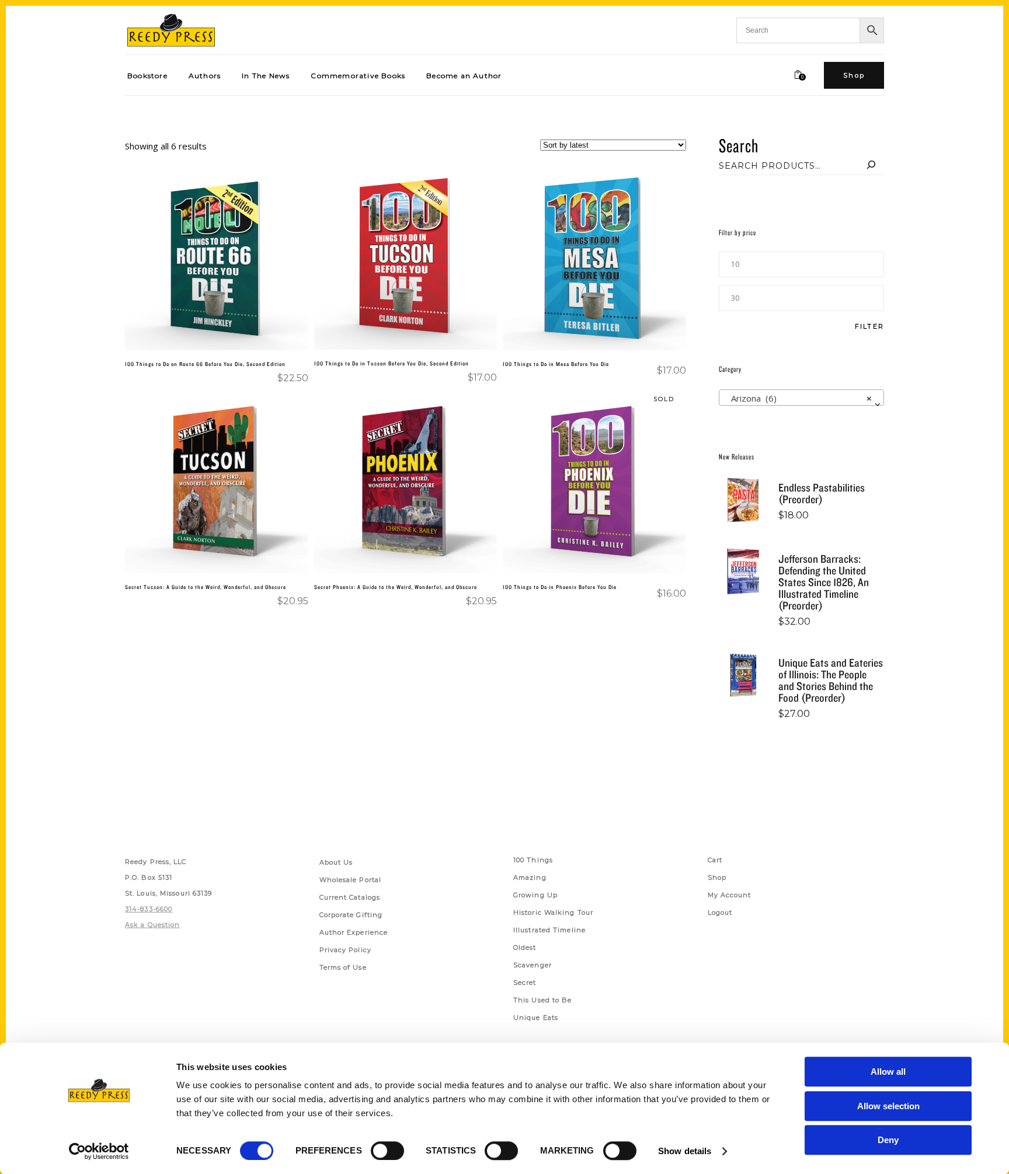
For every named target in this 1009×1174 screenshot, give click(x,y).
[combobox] (801, 397)
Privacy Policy (345, 950)
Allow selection (888, 1106)
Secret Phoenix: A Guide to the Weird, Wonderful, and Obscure (395, 586)
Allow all (888, 1072)
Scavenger (532, 965)
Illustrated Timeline (549, 930)
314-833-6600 (148, 909)
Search (739, 145)
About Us (336, 862)
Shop (717, 877)
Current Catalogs (350, 897)
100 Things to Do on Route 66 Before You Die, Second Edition (205, 363)
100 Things (533, 860)
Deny (888, 1140)
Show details (684, 1151)
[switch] (387, 1150)
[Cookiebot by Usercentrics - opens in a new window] (99, 1151)
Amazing (530, 877)
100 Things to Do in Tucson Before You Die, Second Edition (391, 363)
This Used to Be (542, 1000)
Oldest (525, 947)
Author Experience (353, 932)
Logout (720, 912)
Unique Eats (535, 1017)
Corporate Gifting (351, 915)
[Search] (871, 166)
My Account (729, 895)
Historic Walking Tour (553, 912)
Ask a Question (152, 925)
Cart (715, 860)
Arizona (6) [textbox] (798, 398)
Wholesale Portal (350, 880)
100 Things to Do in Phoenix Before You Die (560, 586)
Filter (869, 326)
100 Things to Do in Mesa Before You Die (556, 363)
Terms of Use (343, 967)
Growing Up (535, 895)
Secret (525, 982)
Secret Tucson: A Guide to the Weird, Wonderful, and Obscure (205, 586)
